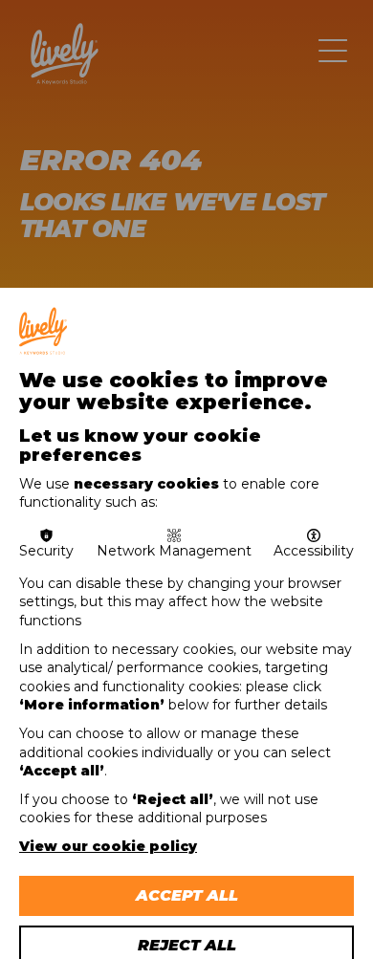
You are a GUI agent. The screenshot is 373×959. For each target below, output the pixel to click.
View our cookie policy (108, 846)
